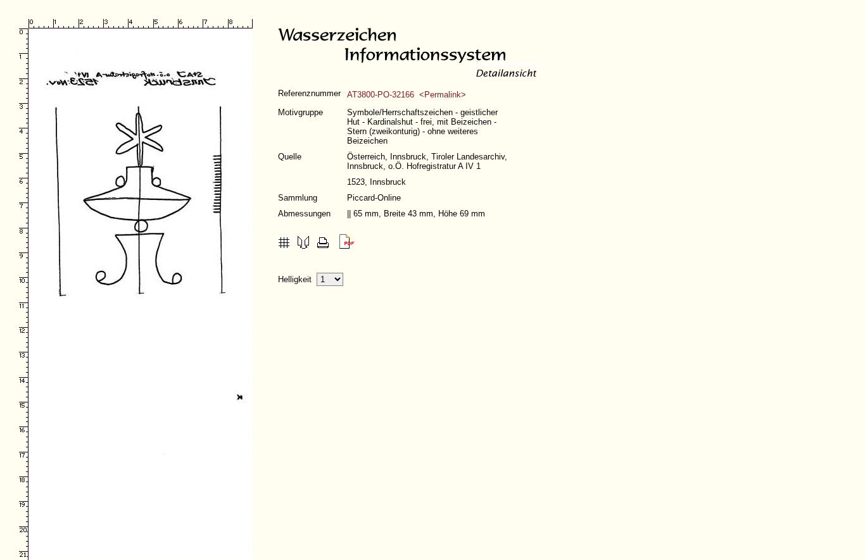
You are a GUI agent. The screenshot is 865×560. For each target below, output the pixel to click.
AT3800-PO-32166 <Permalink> (406, 94)
